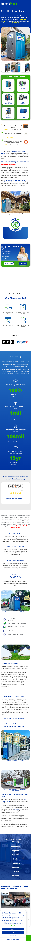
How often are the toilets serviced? (14, 718)
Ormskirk (15, 871)
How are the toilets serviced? (12, 721)
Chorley (15, 859)
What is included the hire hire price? (14, 696)
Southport (15, 875)
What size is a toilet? (10, 724)
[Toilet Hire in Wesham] (15, 659)
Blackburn (15, 863)
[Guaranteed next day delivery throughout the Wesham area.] (15, 600)
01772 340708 (9, 263)
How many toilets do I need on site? (14, 726)
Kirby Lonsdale (15, 846)
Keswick (15, 855)
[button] (29, 3)
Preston (15, 867)
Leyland (15, 851)
